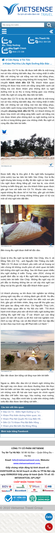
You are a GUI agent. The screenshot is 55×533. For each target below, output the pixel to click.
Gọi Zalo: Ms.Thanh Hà (31, 40)
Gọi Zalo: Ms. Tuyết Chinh (5, 50)
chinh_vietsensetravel (10, 51)
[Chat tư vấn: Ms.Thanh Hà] (36, 41)
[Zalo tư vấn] (49, 517)
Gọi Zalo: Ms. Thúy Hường (5, 40)
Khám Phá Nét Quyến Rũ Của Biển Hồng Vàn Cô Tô (23, 419)
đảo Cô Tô (13, 98)
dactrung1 (10, 41)
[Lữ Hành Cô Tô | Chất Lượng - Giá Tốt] (3, 60)
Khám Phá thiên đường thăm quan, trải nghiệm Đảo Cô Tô (23, 415)
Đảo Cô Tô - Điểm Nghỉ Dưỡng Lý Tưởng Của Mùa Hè (23, 412)
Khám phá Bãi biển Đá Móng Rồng (20, 426)
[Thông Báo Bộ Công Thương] (15, 502)
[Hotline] (49, 527)
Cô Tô (31, 111)
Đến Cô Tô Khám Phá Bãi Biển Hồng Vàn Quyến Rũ (23, 422)
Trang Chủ (27, 10)
